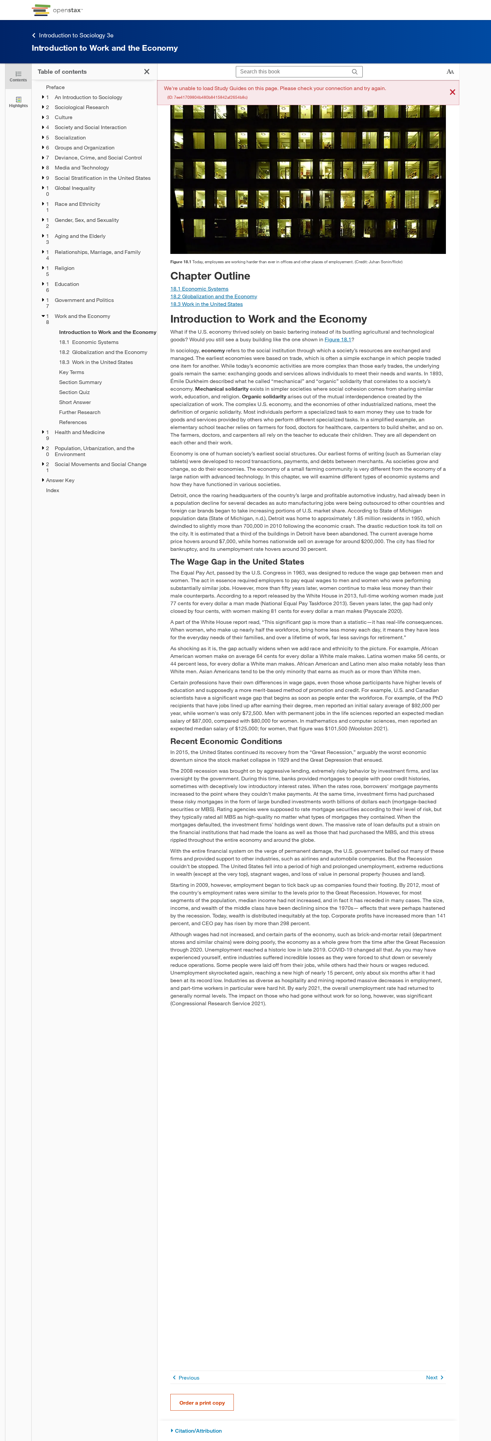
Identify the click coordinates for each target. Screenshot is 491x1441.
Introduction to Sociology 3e (76, 35)
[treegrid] (94, 288)
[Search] (354, 72)
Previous (189, 1377)
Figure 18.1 (338, 339)
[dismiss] (453, 92)
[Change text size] (450, 71)
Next (432, 1377)
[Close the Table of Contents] (147, 71)
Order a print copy (202, 1402)
